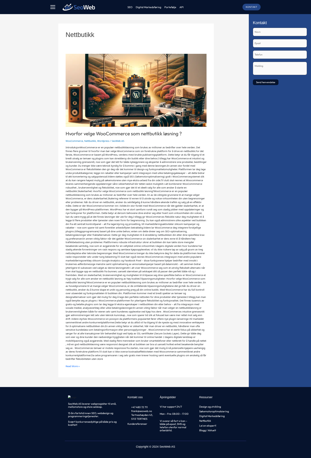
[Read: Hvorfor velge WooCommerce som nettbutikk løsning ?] (136, 90)
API (181, 7)
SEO (129, 7)
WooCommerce (74, 140)
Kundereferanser (137, 423)
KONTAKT (251, 7)
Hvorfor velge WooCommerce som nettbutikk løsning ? (124, 133)
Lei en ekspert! (207, 425)
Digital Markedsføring (148, 7)
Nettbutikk (90, 140)
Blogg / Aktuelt (207, 430)
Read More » (73, 366)
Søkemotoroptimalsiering (214, 411)
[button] (52, 7)
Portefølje (170, 7)
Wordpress (103, 140)
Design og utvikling (210, 406)
